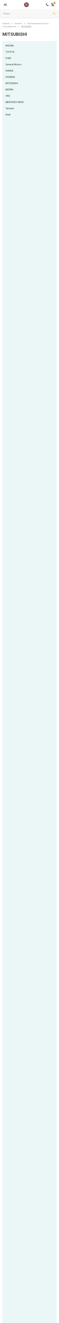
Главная (6, 23)
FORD (8, 58)
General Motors (14, 64)
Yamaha (10, 108)
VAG (8, 95)
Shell (8, 114)
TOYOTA (10, 52)
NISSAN (10, 45)
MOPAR (9, 89)
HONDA (9, 70)
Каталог (18, 23)
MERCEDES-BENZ (15, 102)
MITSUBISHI (12, 83)
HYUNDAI (10, 77)
